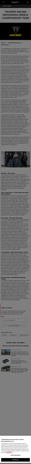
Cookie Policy (9, 452)
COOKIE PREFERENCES (15, 455)
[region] (15, 449)
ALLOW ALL (15, 460)
